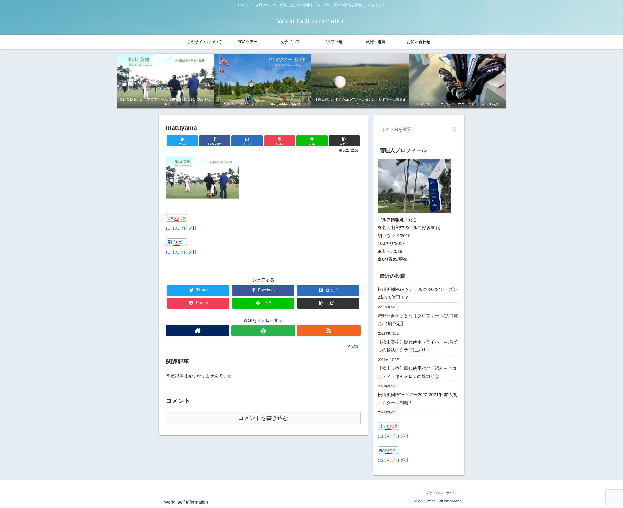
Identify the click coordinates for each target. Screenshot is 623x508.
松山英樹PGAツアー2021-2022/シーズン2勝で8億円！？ (417, 293)
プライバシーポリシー (443, 493)
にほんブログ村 (181, 228)
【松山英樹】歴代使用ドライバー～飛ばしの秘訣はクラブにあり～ (417, 346)
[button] (344, 140)
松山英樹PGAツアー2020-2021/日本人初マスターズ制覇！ (417, 398)
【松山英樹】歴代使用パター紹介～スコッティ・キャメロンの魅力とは (417, 372)
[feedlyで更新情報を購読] (263, 330)
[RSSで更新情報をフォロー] (329, 330)
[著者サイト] (197, 330)
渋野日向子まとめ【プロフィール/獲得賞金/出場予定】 (418, 319)
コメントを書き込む (263, 418)
